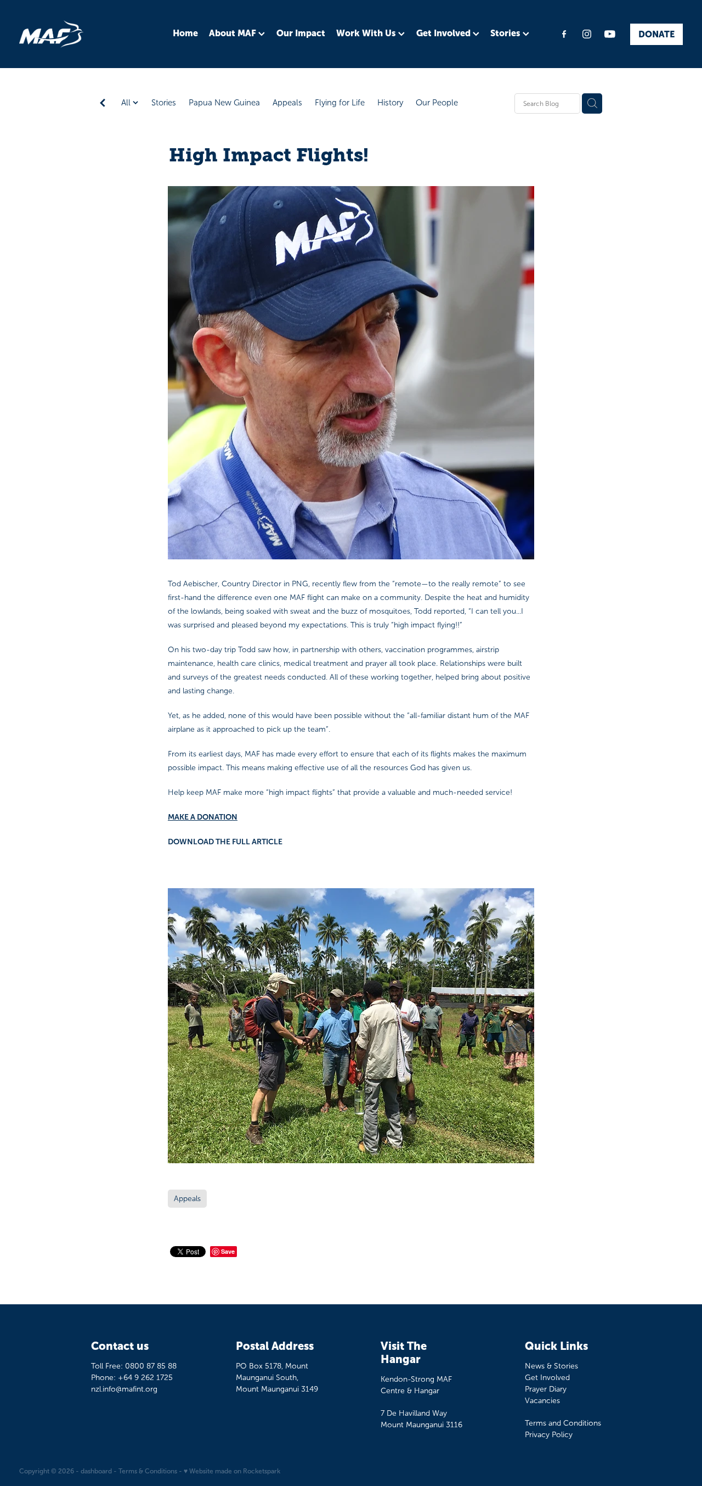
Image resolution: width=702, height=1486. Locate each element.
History (390, 102)
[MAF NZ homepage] (85, 34)
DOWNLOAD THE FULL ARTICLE (225, 841)
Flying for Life (340, 102)
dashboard (96, 1471)
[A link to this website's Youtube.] (610, 34)
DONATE (656, 34)
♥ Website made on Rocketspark (232, 1471)
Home (185, 33)
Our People (437, 102)
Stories (506, 33)
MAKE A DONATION (202, 816)
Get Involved (444, 33)
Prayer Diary (546, 1389)
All (127, 102)
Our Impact (300, 33)
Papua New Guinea (224, 102)
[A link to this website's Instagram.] (587, 34)
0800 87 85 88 (151, 1366)
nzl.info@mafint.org (124, 1389)
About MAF (233, 33)
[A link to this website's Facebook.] (563, 34)
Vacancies (542, 1401)
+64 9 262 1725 (145, 1377)
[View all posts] (102, 104)
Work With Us (367, 33)
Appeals (287, 102)
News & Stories (551, 1366)
